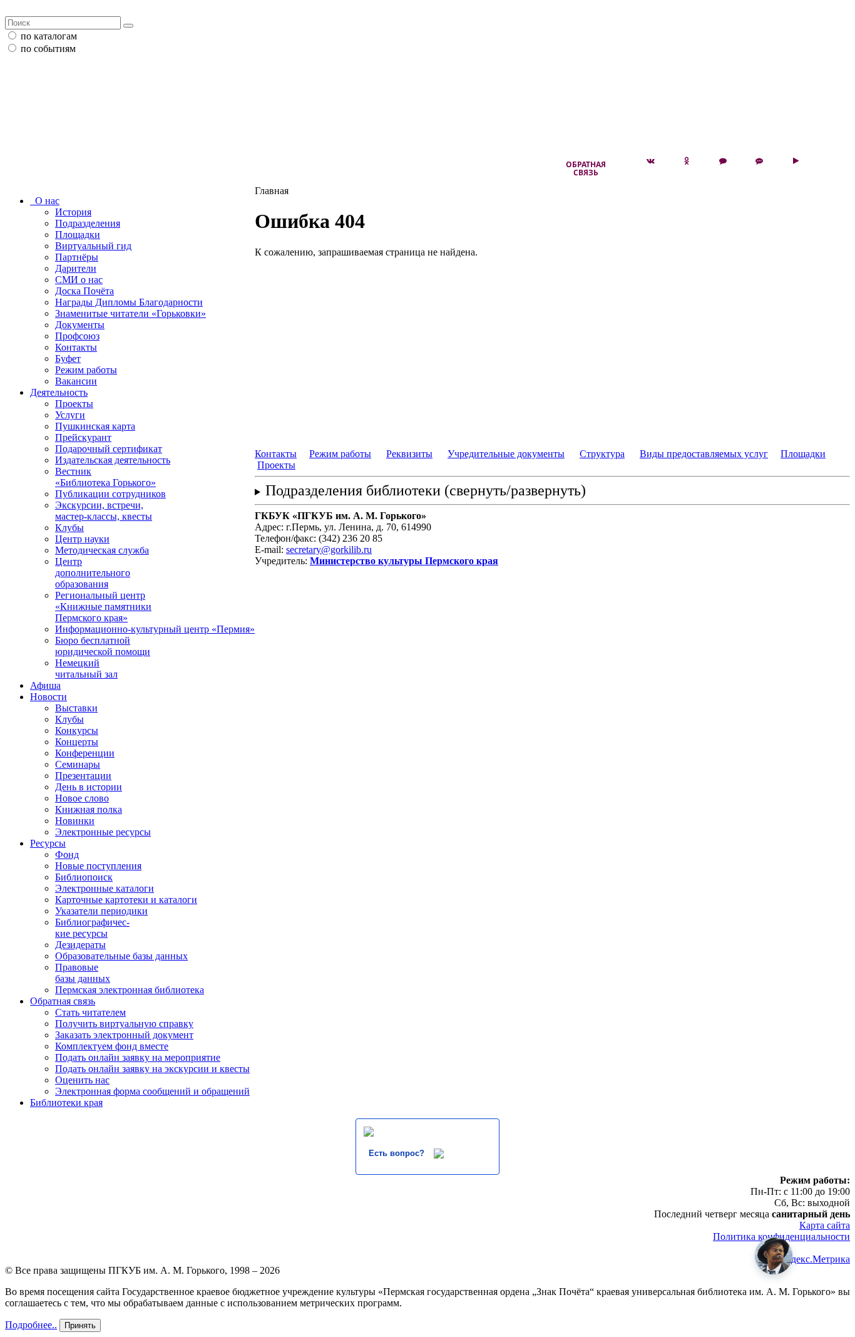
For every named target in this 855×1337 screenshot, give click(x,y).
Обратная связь (586, 168)
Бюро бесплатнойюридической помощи (102, 646)
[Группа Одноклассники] (686, 161)
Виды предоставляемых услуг (704, 453)
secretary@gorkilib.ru (329, 549)
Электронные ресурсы (103, 832)
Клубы (69, 527)
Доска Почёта (84, 291)
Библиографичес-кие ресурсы (92, 928)
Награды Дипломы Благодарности (129, 302)
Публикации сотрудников (110, 493)
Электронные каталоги (104, 888)
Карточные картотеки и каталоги (126, 899)
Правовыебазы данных (82, 973)
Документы (80, 324)
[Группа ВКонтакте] (650, 161)
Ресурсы (48, 843)
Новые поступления (98, 865)
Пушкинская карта (95, 426)
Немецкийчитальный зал (86, 668)
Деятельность (59, 392)
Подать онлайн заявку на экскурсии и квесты (152, 1068)
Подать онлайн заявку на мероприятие (137, 1057)
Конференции (85, 753)
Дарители (75, 268)
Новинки (75, 820)
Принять (80, 1325)
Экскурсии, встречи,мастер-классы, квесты (103, 511)
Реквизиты (409, 453)
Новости (48, 696)
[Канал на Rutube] (795, 161)
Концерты (76, 741)
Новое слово (82, 798)
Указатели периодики (101, 911)
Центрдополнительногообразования (92, 572)
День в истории (88, 787)
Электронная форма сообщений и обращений (152, 1091)
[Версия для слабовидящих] (831, 161)
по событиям (48, 48)
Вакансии (76, 381)
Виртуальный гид (93, 245)
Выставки (76, 708)
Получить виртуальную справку (124, 1023)
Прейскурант (83, 437)
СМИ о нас (79, 279)
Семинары (77, 764)
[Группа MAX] (723, 161)
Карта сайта (824, 1225)
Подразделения (87, 223)
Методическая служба (102, 550)
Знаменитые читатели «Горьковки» (130, 313)
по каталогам (49, 36)
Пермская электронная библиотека (129, 989)
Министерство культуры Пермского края (404, 560)
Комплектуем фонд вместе (111, 1046)
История (73, 212)
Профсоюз (77, 336)
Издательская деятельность (112, 460)
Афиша (45, 685)
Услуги (70, 415)
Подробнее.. (31, 1324)
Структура (602, 453)
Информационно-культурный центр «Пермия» (155, 629)
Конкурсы (76, 730)
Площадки (77, 234)
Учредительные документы (506, 453)
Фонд (67, 854)
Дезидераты (80, 944)
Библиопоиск (84, 877)
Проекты (74, 403)
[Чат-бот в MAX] (759, 161)
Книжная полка (88, 809)
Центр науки (82, 539)
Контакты (76, 347)
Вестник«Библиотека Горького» (105, 477)
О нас (44, 200)
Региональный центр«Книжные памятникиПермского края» (103, 606)
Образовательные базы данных (121, 956)
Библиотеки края (66, 1102)
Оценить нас (82, 1080)
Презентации (83, 775)
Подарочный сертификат (108, 448)
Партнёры (76, 257)
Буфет (68, 358)
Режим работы (86, 369)
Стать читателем (90, 1012)
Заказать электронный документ (124, 1035)
